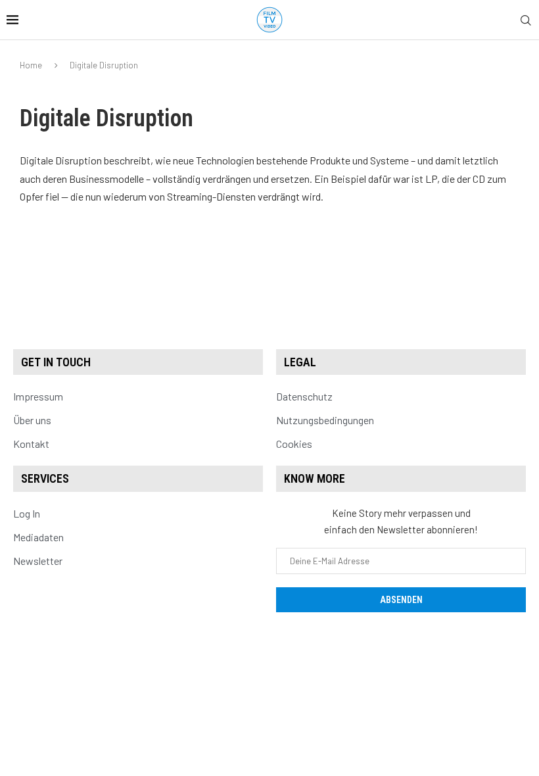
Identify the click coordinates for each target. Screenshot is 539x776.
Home (31, 65)
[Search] (525, 20)
